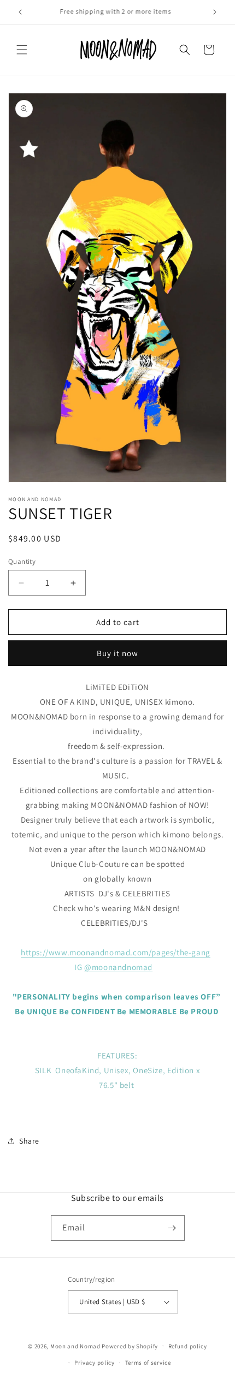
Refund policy (187, 1346)
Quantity (22, 561)
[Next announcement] (215, 12)
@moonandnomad (118, 967)
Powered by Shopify (130, 1345)
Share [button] (29, 1141)
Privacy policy (94, 1362)
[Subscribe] (172, 1228)
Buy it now (117, 653)
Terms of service (148, 1362)
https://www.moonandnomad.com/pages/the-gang (115, 952)
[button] (22, 50)
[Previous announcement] (20, 12)
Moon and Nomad (75, 1345)
